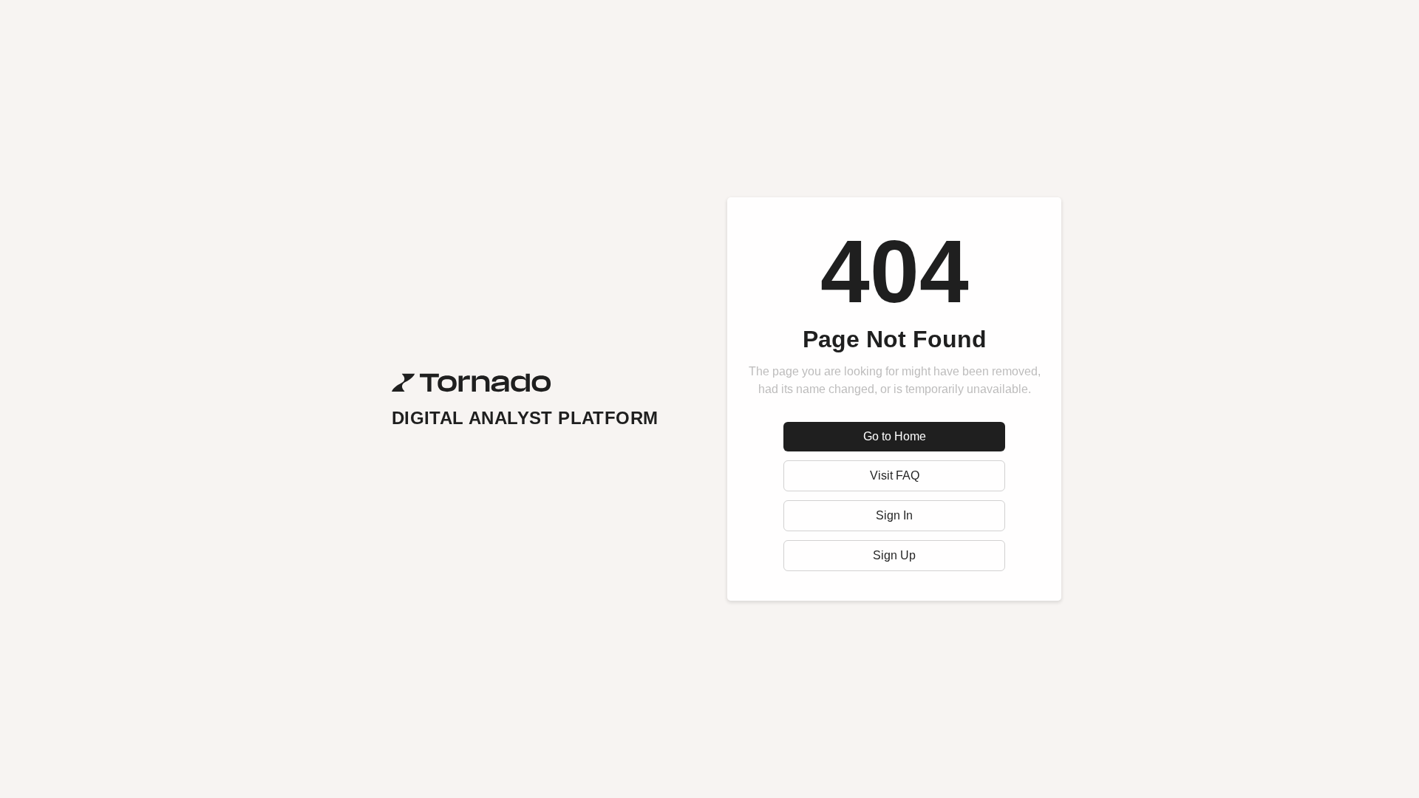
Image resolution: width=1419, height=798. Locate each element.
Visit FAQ (894, 475)
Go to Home (894, 436)
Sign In (894, 515)
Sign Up (894, 555)
